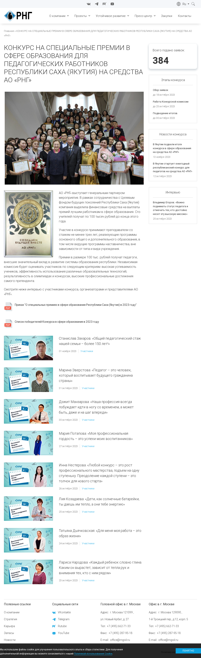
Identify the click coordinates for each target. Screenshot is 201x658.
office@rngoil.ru (120, 640)
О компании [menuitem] (57, 15)
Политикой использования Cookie (93, 653)
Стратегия (10, 619)
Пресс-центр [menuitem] (143, 15)
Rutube (62, 626)
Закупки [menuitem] (166, 15)
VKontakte (64, 612)
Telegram (63, 619)
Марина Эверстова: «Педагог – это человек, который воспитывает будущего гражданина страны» (96, 375)
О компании (11, 612)
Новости (10, 640)
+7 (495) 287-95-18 (120, 633)
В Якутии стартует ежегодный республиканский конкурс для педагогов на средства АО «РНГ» (172, 167)
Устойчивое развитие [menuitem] (111, 15)
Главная (9, 31)
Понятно (188, 650)
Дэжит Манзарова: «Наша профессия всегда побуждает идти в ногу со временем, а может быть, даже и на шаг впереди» (96, 407)
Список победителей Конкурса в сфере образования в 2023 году (57, 321)
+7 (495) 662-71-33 (119, 626)
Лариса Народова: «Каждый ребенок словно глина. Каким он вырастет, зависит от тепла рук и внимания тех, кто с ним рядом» (100, 567)
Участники (86, 351)
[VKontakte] (89, 4)
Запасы (9, 633)
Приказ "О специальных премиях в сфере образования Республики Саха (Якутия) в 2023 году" (76, 305)
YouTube (63, 633)
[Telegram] (97, 4)
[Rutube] (104, 4)
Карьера (9, 626)
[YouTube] (112, 4)
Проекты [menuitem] (80, 15)
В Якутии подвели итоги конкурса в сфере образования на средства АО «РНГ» (172, 148)
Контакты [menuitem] (184, 15)
